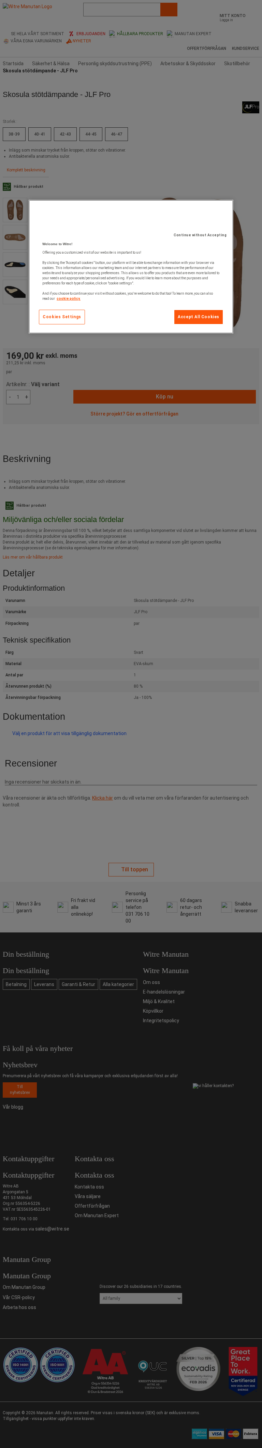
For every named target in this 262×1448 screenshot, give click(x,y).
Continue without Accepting (200, 235)
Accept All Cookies (198, 316)
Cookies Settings (62, 316)
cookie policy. (69, 298)
